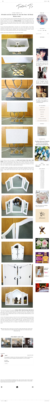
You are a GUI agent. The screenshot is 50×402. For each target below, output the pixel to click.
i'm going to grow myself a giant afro (42, 61)
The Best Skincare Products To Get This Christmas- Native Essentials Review (42, 143)
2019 (42, 178)
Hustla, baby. (6, 361)
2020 (42, 177)
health (42, 116)
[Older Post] (32, 387)
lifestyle (42, 107)
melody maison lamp (14, 329)
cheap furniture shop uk (5, 328)
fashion (40, 164)
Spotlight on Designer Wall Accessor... (28, 345)
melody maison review (28, 329)
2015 (42, 183)
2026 (42, 170)
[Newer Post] (1, 387)
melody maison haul (8, 329)
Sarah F (6, 355)
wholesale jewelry (39, 280)
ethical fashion (42, 118)
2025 (42, 171)
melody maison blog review (23, 328)
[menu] (2, 1)
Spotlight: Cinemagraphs (42, 98)
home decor (17, 328)
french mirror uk (12, 328)
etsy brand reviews (42, 120)
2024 (42, 172)
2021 (42, 176)
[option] (6, 343)
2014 (42, 184)
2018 (42, 179)
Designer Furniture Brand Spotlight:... (6, 345)
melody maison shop (17, 330)
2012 (42, 186)
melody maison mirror (21, 329)
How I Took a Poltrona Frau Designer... (17, 345)
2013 (42, 185)
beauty (42, 114)
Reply (6, 363)
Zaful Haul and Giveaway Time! (42, 79)
